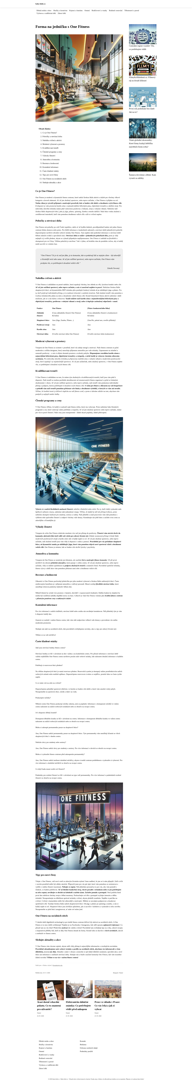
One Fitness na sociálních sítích (54, 179)
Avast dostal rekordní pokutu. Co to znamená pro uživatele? (49, 1006)
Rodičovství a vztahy (99, 10)
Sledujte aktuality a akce (51, 182)
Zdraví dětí (62, 13)
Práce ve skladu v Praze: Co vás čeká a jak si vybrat (107, 1006)
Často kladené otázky (50, 171)
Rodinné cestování (115, 10)
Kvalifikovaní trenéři (50, 148)
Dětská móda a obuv (43, 10)
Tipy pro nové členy (50, 175)
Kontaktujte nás (57, 965)
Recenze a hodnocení (50, 163)
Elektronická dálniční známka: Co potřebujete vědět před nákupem (78, 1006)
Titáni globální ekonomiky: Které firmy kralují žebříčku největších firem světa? (141, 143)
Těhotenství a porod (131, 10)
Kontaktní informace (50, 167)
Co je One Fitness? (49, 133)
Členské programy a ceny (52, 152)
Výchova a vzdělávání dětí (46, 13)
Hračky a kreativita (60, 10)
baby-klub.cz (41, 4)
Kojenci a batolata (75, 10)
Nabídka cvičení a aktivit (52, 140)
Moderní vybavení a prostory (53, 144)
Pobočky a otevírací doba (52, 136)
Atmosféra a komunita (51, 159)
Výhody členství (48, 156)
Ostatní (87, 10)
